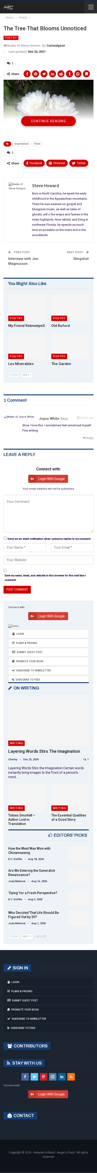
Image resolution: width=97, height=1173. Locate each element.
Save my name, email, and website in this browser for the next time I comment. (45, 578)
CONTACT (23, 1115)
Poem (37, 144)
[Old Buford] (70, 308)
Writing (16, 743)
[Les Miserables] (27, 346)
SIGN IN (20, 968)
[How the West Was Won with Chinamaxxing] (79, 853)
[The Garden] (70, 346)
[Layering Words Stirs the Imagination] (48, 722)
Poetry (11, 37)
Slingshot (81, 259)
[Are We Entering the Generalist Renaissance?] (79, 876)
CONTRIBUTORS (30, 1046)
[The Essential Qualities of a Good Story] (70, 798)
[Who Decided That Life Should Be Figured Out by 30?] (79, 918)
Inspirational (22, 144)
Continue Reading (48, 121)
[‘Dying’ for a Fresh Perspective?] (79, 898)
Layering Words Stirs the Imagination (44, 751)
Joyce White (49, 418)
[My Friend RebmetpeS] (27, 308)
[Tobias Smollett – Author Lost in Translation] (27, 798)
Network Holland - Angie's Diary (54, 1152)
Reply (89, 438)
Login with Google (51, 479)
